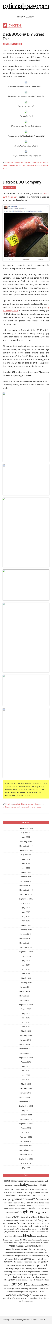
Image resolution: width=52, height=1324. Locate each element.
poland (18, 1265)
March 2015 (26, 925)
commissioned (8, 1208)
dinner (23, 1217)
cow (42, 1208)
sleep (23, 1277)
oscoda (27, 1258)
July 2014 (26, 960)
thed (16, 1292)
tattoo (11, 1292)
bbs (45, 1185)
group (45, 1228)
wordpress (45, 1298)
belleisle (35, 1189)
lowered (38, 1243)
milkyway (41, 1249)
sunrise (17, 1289)
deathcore (7, 1217)
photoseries (26, 1262)
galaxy (25, 1226)
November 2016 (26, 846)
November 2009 (26, 1150)
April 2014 (26, 974)
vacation (11, 1295)
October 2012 (26, 1053)
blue (34, 1192)
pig (17, 165)
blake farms (23, 1192)
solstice (19, 1280)
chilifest (41, 1203)
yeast (28, 1301)
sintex (45, 1274)
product (21, 1268)
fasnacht (6, 1223)
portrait (42, 1265)
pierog (33, 1262)
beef (11, 162)
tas (8, 1292)
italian (29, 1240)
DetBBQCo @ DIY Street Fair (23, 36)
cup (15, 1213)
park (41, 1259)
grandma (27, 1229)
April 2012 (26, 1079)
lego (20, 1243)
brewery (22, 1195)
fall (35, 1220)
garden (45, 1226)
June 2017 (26, 837)
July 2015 (26, 907)
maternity (33, 1245)
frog (21, 1226)
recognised (9, 1274)
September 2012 (26, 1057)
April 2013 (26, 1026)
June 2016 (26, 863)
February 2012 (26, 1088)
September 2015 (26, 899)
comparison (19, 1208)
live (30, 1243)
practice (9, 1269)
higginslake (18, 1236)
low (33, 1243)
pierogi (39, 1262)
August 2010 (26, 1128)
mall (26, 1246)
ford (47, 1223)
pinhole (12, 1265)
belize (28, 1189)
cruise (47, 1208)
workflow (22, 1301)
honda (33, 1236)
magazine (20, 1246)
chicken (24, 162)
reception (44, 1272)
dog (31, 1216)
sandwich (23, 1274)
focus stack (36, 1223)
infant (23, 1239)
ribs (24, 165)
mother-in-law (41, 1253)
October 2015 (26, 894)
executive (29, 1220)
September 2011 (26, 1106)
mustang (15, 1256)
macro (12, 1245)
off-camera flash (11, 1259)
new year (36, 1256)
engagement (12, 1220)
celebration (7, 1203)
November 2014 (26, 943)
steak (47, 1280)
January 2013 (26, 1040)
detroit (16, 1216)
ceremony (16, 1203)
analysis (31, 1181)
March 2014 (26, 978)
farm (46, 1220)
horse (5, 1240)
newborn (23, 1255)
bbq (7, 162)
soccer (42, 1277)
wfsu (13, 1298)
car (34, 1199)
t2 (38, 1288)
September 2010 (26, 1123)
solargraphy (9, 1279)
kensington (44, 1240)
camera (44, 1195)
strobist (19, 1284)
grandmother (36, 1229)
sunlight (11, 1289)
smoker (45, 165)
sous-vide (25, 1280)
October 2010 (26, 1119)
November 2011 (26, 1101)
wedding (7, 1298)
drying (46, 1217)
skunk (14, 1277)
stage (38, 1280)
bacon (36, 1185)
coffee (28, 1205)
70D (8, 1181)
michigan (11, 165)
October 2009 (26, 1154)
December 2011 (26, 1097)
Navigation (27, 16)
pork (21, 165)
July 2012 (26, 1066)
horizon (44, 1236)
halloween (32, 1232)
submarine (35, 1285)
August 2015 (26, 903)
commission (39, 1205)
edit (5, 1220)
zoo (31, 1301)
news (31, 1256)
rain (38, 1272)
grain (22, 1229)
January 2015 (26, 934)
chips (47, 1203)
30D (5, 1181)
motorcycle (7, 1256)
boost (8, 1195)
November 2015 (26, 890)
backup (31, 1185)
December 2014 (26, 938)
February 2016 (26, 877)
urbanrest (40, 1291)
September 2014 (26, 952)
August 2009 (26, 1163)
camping (8, 1199)
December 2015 (26, 885)
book (47, 1192)
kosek (6, 1243)
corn (29, 162)
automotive (9, 1185)
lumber (45, 1243)
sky (19, 1277)
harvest (45, 1232)
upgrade (32, 1292)
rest (14, 1274)
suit (40, 1285)
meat (5, 165)
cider (10, 1205)
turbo (26, 1292)
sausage (30, 165)
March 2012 (26, 1084)
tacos (46, 1289)
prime (14, 1269)
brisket (17, 162)
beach (7, 1189)
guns (9, 1232)
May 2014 (26, 969)
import (10, 1240)
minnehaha (19, 1253)
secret (36, 1274)
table (42, 1289)
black (17, 1192)
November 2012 (26, 1048)
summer (45, 1285)
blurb (38, 1192)
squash (32, 1280)
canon (29, 1199)
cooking (33, 1208)
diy (27, 1217)
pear (45, 1259)
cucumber (10, 1213)
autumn (17, 1185)
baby (24, 1184)
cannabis (20, 1199)
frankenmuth (14, 1226)
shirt (41, 1274)
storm (9, 1285)
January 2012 (26, 1093)
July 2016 (26, 859)
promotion (42, 1269)
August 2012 (26, 1062)
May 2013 (26, 1022)
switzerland (33, 1289)
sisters (9, 1277)
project (34, 1268)
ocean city (44, 1255)
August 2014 (26, 956)
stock (5, 1285)
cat (47, 1199)
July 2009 (26, 1168)
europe (20, 1220)
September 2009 (26, 1159)
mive (34, 1253)
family (41, 1220)
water (36, 1295)
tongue (21, 1292)
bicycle (41, 1189)
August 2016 (26, 855)
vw (33, 1295)
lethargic (26, 1243)
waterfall (42, 1295)
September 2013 (26, 1004)
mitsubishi (28, 1253)
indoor (16, 1240)
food (43, 1223)
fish (30, 1223)
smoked (38, 165)
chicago (23, 1203)
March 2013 (26, 1031)
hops (39, 1236)
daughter (25, 1211)
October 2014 (26, 947)
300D (13, 1181)
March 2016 (26, 872)
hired (45, 162)
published (16, 1271)
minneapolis (10, 1253)
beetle (23, 1189)
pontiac (29, 1265)
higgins (11, 1236)
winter (27, 1298)
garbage (38, 1226)
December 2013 (26, 991)
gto (5, 1232)
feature (13, 1223)
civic (14, 1205)
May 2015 (26, 916)
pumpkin (33, 1272)
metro (21, 1250)
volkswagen (24, 1295)
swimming (24, 1289)
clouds (22, 1205)
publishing (26, 1272)
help (6, 1236)
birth (5, 1192)
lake (11, 1242)
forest (6, 1226)
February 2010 (26, 1137)
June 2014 (26, 965)
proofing (7, 1272)
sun (6, 1288)
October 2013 (26, 1000)
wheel (18, 1298)
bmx (42, 1192)
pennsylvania (9, 1261)
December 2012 (26, 1044)
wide (22, 1298)
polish (24, 1265)
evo (24, 1220)
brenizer (14, 1195)
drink (41, 1217)
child (36, 1202)
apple (36, 1181)
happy (39, 1232)
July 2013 (26, 1013)
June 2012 (26, 1071)
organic (20, 1259)
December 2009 (26, 1145)
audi (46, 1181)
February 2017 (26, 841)
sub (28, 1285)
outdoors (35, 1259)
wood (5, 168)
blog (30, 1192)
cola (32, 1205)
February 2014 (26, 982)
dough (36, 1217)
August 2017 (26, 832)
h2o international (19, 1231)
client (18, 1205)
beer (18, 1189)
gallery (31, 1226)
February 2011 (26, 1115)
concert (27, 1208)
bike (45, 1189)
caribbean (41, 1199)
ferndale (35, 162)
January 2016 (26, 881)
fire (41, 162)
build (35, 1195)
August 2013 (26, 1009)
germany (7, 1229)
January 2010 (26, 1141)
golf (12, 1229)
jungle (37, 1240)
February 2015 (26, 929)
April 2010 (26, 1132)
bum (38, 1195)
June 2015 (26, 912)
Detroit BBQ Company (22, 181)
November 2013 (26, 996)
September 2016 (26, 850)
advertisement (21, 1181)
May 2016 (26, 868)
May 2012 (26, 1075)
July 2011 (26, 1110)
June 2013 (26, 1018)
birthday (11, 1192)
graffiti (17, 1229)
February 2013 (26, 1035)
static (42, 1280)
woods (37, 1298)
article (41, 1181)
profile (28, 1269)
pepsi (19, 1262)
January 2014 (26, 987)
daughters (40, 1212)
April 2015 (26, 921)
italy (33, 1240)
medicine (12, 1249)
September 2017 (26, 828)
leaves (16, 1243)
